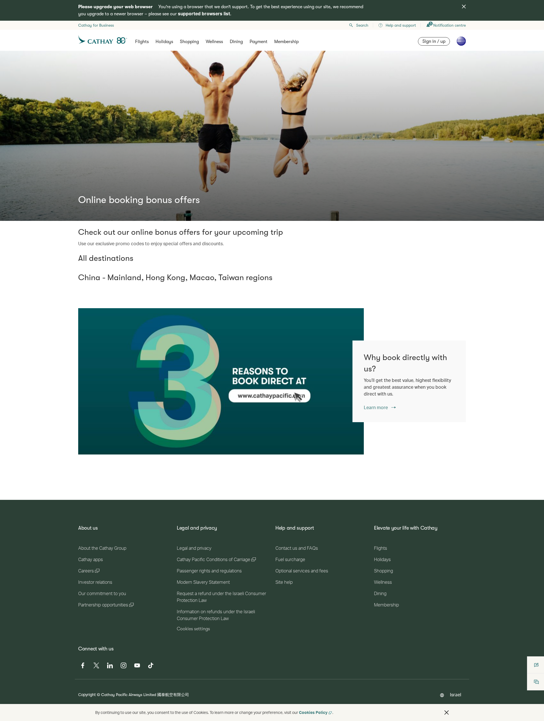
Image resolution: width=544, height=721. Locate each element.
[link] (221, 381)
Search (362, 25)
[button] (446, 712)
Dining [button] (236, 41)
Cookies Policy (313, 712)
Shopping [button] (189, 41)
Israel (455, 694)
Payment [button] (258, 41)
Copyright (87, 694)
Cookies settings (193, 628)
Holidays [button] (164, 41)
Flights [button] (142, 41)
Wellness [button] (214, 41)
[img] (464, 7)
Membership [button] (286, 41)
